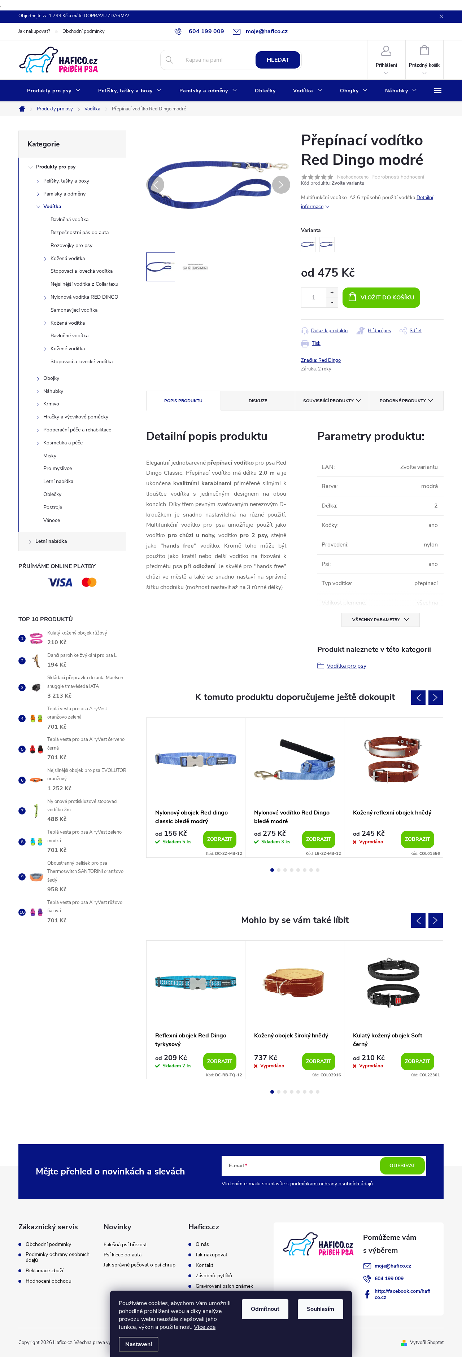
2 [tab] (278, 870)
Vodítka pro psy (346, 666)
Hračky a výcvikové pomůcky (75, 416)
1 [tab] (272, 870)
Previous (418, 697)
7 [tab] (311, 870)
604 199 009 (389, 1278)
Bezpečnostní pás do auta (80, 232)
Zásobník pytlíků (214, 1276)
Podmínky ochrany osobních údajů (58, 1257)
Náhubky (53, 391)
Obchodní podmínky (83, 31)
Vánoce (51, 520)
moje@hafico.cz (393, 1265)
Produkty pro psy (55, 166)
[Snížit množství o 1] (332, 302)
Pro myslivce (57, 468)
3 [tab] (285, 870)
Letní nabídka (58, 481)
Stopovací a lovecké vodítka (82, 361)
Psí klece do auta (122, 1254)
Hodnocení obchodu (48, 1281)
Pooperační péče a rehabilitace (77, 429)
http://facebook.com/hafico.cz (403, 1294)
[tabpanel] (196, 787)
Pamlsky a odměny (64, 193)
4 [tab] (291, 870)
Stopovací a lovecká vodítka (82, 271)
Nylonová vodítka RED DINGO (84, 297)
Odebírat (402, 1165)
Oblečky (52, 494)
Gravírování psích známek (224, 1286)
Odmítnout (265, 1309)
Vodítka (52, 206)
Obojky (51, 378)
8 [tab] (317, 870)
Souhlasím (320, 1309)
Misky (49, 455)
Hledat (278, 60)
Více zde (204, 1327)
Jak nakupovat (211, 1255)
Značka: (321, 360)
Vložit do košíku (387, 298)
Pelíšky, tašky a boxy (66, 180)
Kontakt (204, 1265)
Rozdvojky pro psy (71, 245)
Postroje (52, 507)
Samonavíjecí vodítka (74, 310)
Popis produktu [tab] (183, 401)
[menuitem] (54, 91)
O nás (202, 1244)
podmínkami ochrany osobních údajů (331, 1183)
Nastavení (138, 1344)
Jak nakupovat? (34, 31)
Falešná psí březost (125, 1244)
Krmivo (51, 403)
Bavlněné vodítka (69, 335)
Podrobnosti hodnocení (397, 177)
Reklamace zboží (44, 1271)
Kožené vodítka (68, 348)
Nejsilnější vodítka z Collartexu (84, 284)
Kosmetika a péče (63, 442)
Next (435, 697)
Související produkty (328, 401)
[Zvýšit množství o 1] (332, 293)
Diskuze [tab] (258, 401)
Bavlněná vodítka (69, 219)
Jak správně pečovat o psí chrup (139, 1264)
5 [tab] (298, 870)
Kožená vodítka (68, 258)
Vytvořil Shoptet (427, 1342)
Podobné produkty (403, 401)
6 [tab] (304, 870)
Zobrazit (219, 839)
